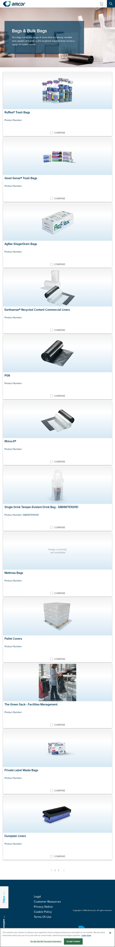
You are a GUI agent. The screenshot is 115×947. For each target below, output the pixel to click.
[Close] (110, 933)
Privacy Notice (43, 906)
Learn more (86, 935)
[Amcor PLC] (14, 4)
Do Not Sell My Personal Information (45, 941)
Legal (37, 896)
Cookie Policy (43, 911)
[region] (57, 937)
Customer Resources (47, 901)
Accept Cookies (73, 941)
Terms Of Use (42, 917)
